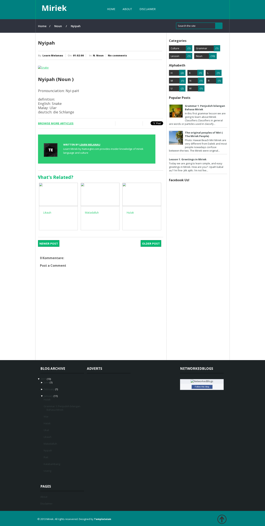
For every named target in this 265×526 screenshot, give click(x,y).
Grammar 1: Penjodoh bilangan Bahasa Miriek (62, 407)
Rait (46, 457)
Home (111, 9)
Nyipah (48, 450)
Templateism (102, 519)
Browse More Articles (56, 123)
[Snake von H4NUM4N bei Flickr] (43, 67)
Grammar (201, 48)
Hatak (47, 423)
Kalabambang (52, 464)
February (49, 389)
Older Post (151, 243)
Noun (58, 26)
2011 (43, 379)
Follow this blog (202, 386)
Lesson (175, 56)
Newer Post (48, 243)
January (48, 396)
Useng (47, 471)
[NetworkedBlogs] (202, 381)
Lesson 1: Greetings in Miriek (187, 159)
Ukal (46, 430)
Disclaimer (147, 9)
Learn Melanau (52, 55)
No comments (117, 55)
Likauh (47, 437)
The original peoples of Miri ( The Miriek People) (204, 134)
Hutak (47, 399)
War (46, 416)
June (46, 382)
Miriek (54, 8)
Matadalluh (50, 443)
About (127, 9)
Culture (175, 48)
